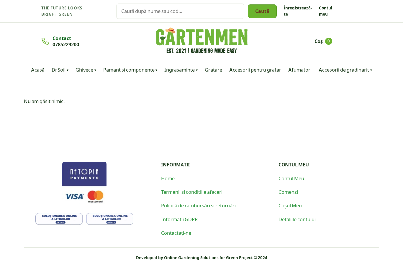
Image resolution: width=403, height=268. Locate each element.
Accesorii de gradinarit (344, 69)
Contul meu (325, 10)
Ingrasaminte (179, 69)
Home (168, 178)
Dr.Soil (58, 69)
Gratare (213, 69)
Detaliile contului (297, 219)
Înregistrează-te (298, 10)
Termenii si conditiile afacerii (192, 192)
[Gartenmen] (202, 40)
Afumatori (300, 69)
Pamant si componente (129, 69)
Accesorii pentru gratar (255, 69)
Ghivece (84, 69)
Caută (262, 11)
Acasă (38, 69)
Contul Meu (291, 178)
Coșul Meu (290, 205)
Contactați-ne (176, 233)
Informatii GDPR (179, 219)
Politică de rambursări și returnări (198, 205)
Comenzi (288, 192)
